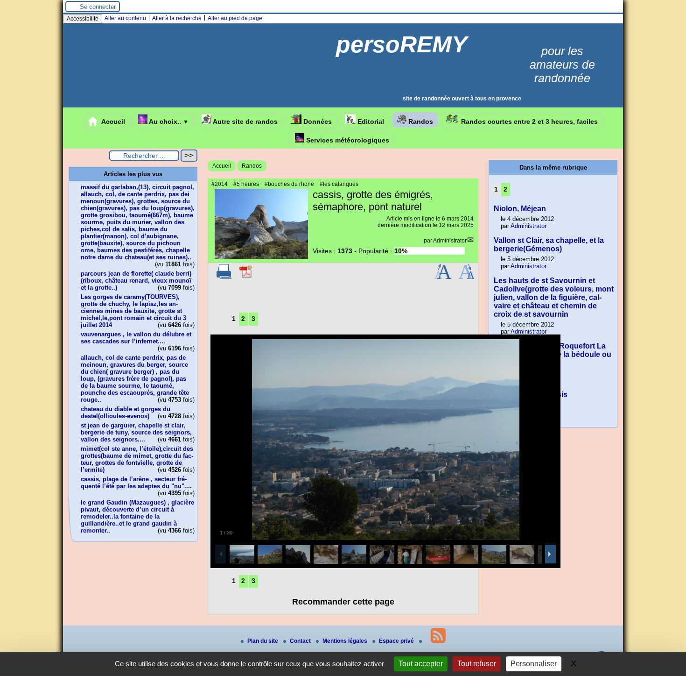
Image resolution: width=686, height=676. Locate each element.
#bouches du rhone (289, 184)
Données (316, 121)
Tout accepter (421, 664)
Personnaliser (534, 664)
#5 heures (246, 184)
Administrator (450, 240)
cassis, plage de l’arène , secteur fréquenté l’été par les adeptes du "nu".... (136, 483)
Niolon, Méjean (520, 209)
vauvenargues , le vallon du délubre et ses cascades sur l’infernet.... (136, 338)
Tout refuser (476, 664)
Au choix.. (168, 121)
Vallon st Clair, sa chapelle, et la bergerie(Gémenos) (549, 244)
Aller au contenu (125, 18)
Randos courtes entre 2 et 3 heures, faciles (528, 121)
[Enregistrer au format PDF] (246, 277)
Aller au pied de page (235, 18)
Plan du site (263, 641)
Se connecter (98, 6)
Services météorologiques (346, 140)
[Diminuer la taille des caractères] (466, 277)
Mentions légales (345, 641)
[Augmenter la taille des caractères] (442, 277)
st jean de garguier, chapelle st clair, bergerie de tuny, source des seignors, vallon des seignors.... (136, 432)
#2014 (219, 184)
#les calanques (339, 184)
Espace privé (397, 641)
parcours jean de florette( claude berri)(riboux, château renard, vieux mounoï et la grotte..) (136, 280)
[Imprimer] (224, 277)
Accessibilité (82, 18)
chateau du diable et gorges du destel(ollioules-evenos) (125, 413)
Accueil (112, 121)
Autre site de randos (244, 121)
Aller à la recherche (177, 18)
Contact (301, 641)
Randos (419, 121)
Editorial (370, 121)
